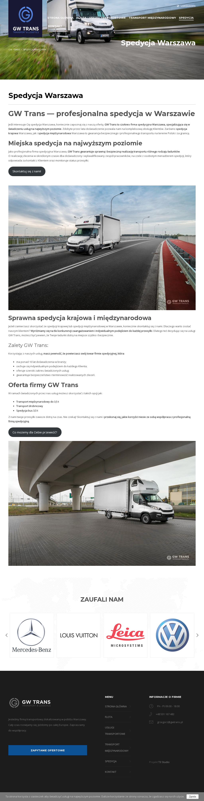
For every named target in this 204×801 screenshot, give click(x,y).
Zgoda (192, 796)
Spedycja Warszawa (34, 49)
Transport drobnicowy (29, 406)
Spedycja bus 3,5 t (27, 410)
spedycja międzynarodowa (54, 133)
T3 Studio (164, 762)
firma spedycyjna (141, 124)
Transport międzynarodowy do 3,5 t (37, 401)
